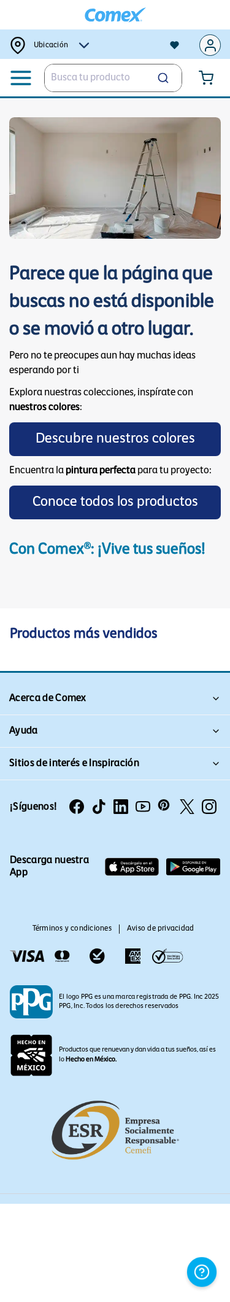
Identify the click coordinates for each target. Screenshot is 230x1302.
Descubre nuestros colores (115, 439)
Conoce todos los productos (115, 502)
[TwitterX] (187, 807)
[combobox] (113, 77)
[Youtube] (143, 807)
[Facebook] (77, 807)
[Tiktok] (99, 807)
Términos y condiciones (72, 928)
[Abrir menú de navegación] (21, 78)
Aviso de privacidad (160, 928)
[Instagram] (209, 807)
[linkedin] (121, 807)
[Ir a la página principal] (115, 15)
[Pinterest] (165, 807)
